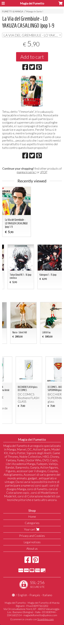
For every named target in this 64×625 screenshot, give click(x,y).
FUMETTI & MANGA (12, 11)
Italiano (47, 595)
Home (32, 516)
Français (35, 595)
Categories (32, 523)
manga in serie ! (26, 172)
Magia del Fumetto (32, 3)
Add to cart (32, 57)
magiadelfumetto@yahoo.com (40, 615)
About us (32, 548)
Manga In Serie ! (34, 11)
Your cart (30, 529)
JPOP (43, 172)
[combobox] (32, 35)
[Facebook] (27, 561)
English (22, 595)
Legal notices (32, 542)
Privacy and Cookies (32, 535)
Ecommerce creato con (32, 619)
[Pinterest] (35, 561)
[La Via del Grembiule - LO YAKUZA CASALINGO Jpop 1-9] (32, 91)
